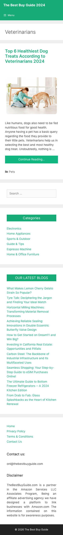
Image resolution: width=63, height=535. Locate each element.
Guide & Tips (15, 244)
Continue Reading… (31, 159)
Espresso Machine (19, 249)
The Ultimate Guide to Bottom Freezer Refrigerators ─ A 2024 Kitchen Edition (28, 386)
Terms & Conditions (20, 436)
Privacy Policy (16, 431)
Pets (12, 171)
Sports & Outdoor (18, 239)
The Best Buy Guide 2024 (24, 5)
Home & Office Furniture (23, 254)
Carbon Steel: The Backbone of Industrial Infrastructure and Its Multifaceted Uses (28, 358)
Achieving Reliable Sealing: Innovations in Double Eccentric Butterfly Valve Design (28, 325)
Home (11, 426)
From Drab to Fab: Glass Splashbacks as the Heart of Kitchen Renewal (31, 400)
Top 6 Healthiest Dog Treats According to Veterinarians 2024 (26, 56)
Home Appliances (18, 233)
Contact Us (14, 441)
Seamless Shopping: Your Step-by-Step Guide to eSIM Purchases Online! (30, 372)
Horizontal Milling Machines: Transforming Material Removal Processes (28, 312)
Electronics (14, 228)
